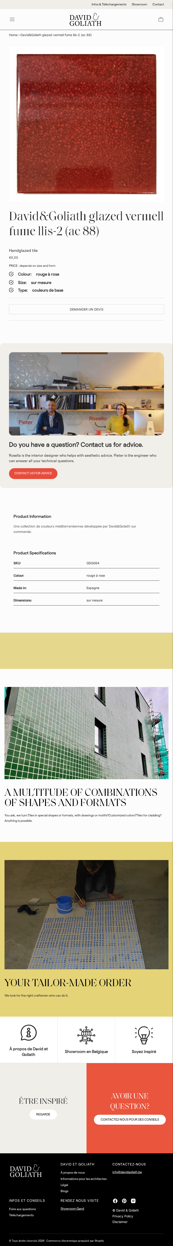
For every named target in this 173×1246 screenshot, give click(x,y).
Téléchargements (21, 1215)
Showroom (139, 4)
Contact (158, 4)
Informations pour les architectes (84, 1179)
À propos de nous (73, 1172)
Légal (64, 1185)
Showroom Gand (72, 1208)
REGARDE (43, 1114)
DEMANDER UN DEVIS (86, 309)
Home (13, 35)
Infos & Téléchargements (109, 4)
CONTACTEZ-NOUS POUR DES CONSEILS (130, 1119)
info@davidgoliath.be (127, 1172)
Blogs (64, 1191)
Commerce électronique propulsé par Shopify (75, 1240)
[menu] (12, 19)
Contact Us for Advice (33, 473)
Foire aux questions (22, 1209)
